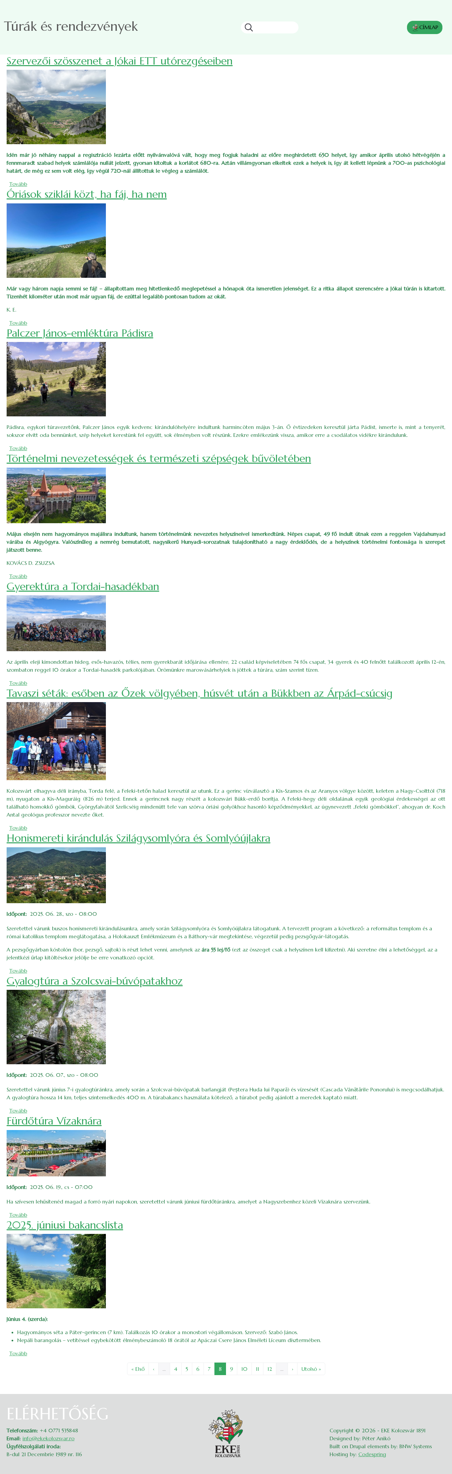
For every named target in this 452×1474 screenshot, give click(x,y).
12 (271, 1368)
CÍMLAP (428, 27)
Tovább (18, 184)
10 (246, 1368)
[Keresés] (247, 27)
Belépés (439, 1408)
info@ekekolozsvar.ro (48, 1438)
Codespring (372, 1454)
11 (259, 1368)
